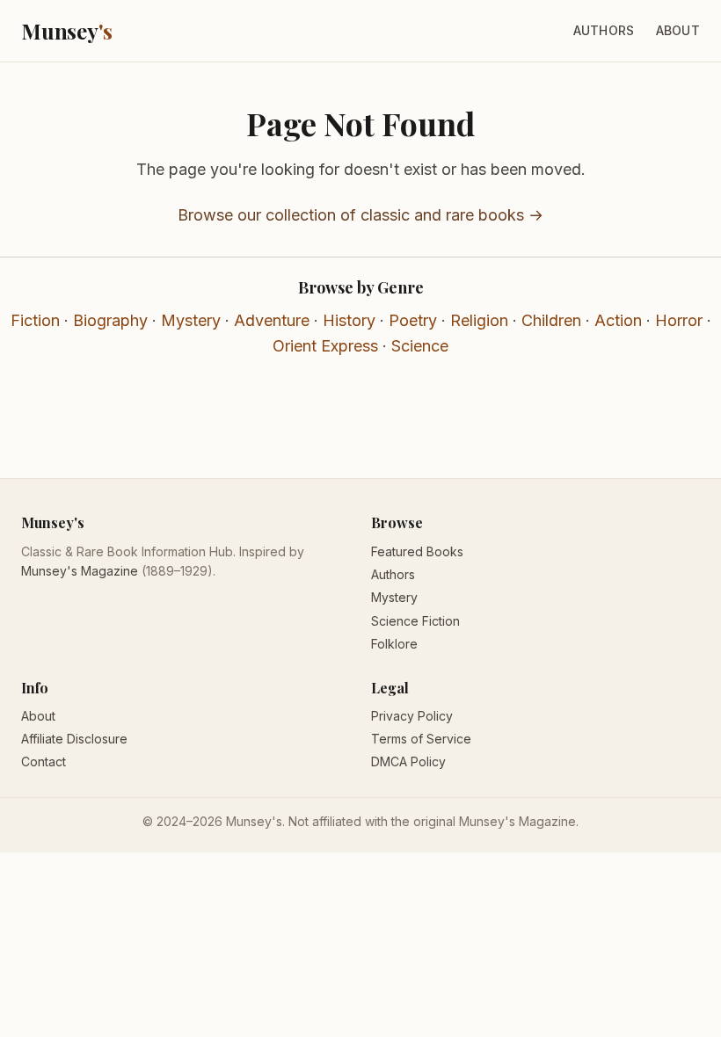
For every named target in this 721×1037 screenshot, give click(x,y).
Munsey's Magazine (79, 570)
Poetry (413, 320)
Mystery (191, 320)
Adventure (272, 320)
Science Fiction (415, 620)
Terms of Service (421, 738)
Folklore (394, 643)
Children (551, 320)
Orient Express (325, 346)
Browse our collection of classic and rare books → (360, 215)
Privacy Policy (412, 715)
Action (618, 320)
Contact (43, 761)
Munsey (67, 31)
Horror (679, 320)
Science (419, 346)
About (678, 30)
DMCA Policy (408, 761)
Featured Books (417, 551)
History (349, 320)
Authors (604, 30)
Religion (479, 320)
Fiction (35, 320)
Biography (110, 320)
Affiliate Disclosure (74, 738)
